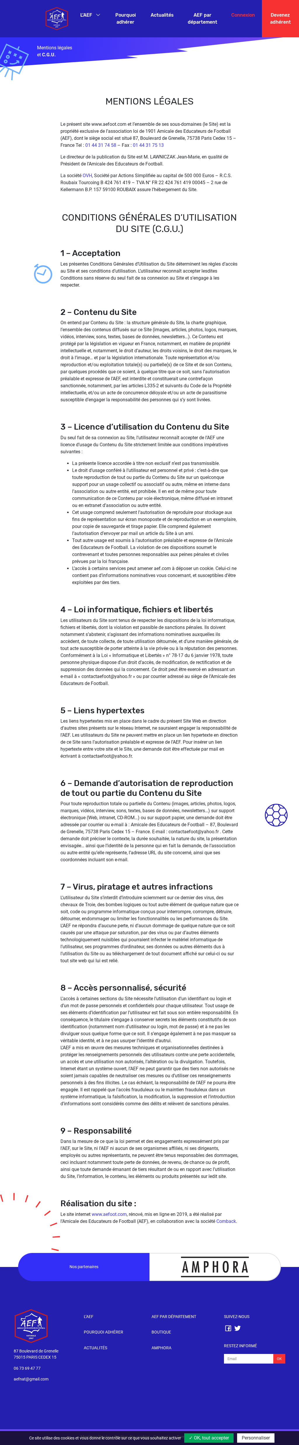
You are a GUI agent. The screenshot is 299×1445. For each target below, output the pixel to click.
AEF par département (202, 18)
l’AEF (88, 1316)
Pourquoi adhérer (125, 18)
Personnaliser (256, 1438)
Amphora (161, 1347)
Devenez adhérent (280, 18)
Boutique (161, 1332)
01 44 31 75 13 (148, 145)
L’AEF (86, 15)
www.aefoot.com (109, 1214)
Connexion (243, 15)
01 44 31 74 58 (100, 145)
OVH (87, 175)
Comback (226, 1221)
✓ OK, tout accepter (209, 1438)
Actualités (162, 15)
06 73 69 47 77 (27, 1368)
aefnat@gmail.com (31, 1379)
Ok (279, 1359)
